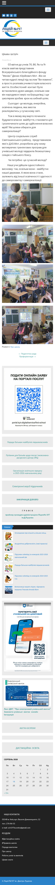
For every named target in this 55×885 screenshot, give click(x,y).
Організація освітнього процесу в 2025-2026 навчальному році (27, 472)
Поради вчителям (9, 847)
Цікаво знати (7, 859)
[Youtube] (11, 15)
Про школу (15, 346)
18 (14, 781)
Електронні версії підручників (28, 486)
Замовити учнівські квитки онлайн (21, 711)
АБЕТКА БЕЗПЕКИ (27, 728)
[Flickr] (7, 15)
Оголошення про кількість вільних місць (30, 533)
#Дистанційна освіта (11, 838)
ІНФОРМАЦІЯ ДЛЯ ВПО (27, 500)
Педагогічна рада (27, 353)
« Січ (6, 793)
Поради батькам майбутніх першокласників (27, 442)
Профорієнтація (27, 356)
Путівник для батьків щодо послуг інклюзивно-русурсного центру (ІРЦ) (27, 456)
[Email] (3, 15)
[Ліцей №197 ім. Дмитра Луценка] (12, 28)
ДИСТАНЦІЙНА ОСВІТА (27, 748)
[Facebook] (15, 15)
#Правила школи (9, 843)
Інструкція (9, 714)
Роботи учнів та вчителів (12, 855)
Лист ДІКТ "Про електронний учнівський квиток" (27, 709)
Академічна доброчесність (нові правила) (31, 544)
